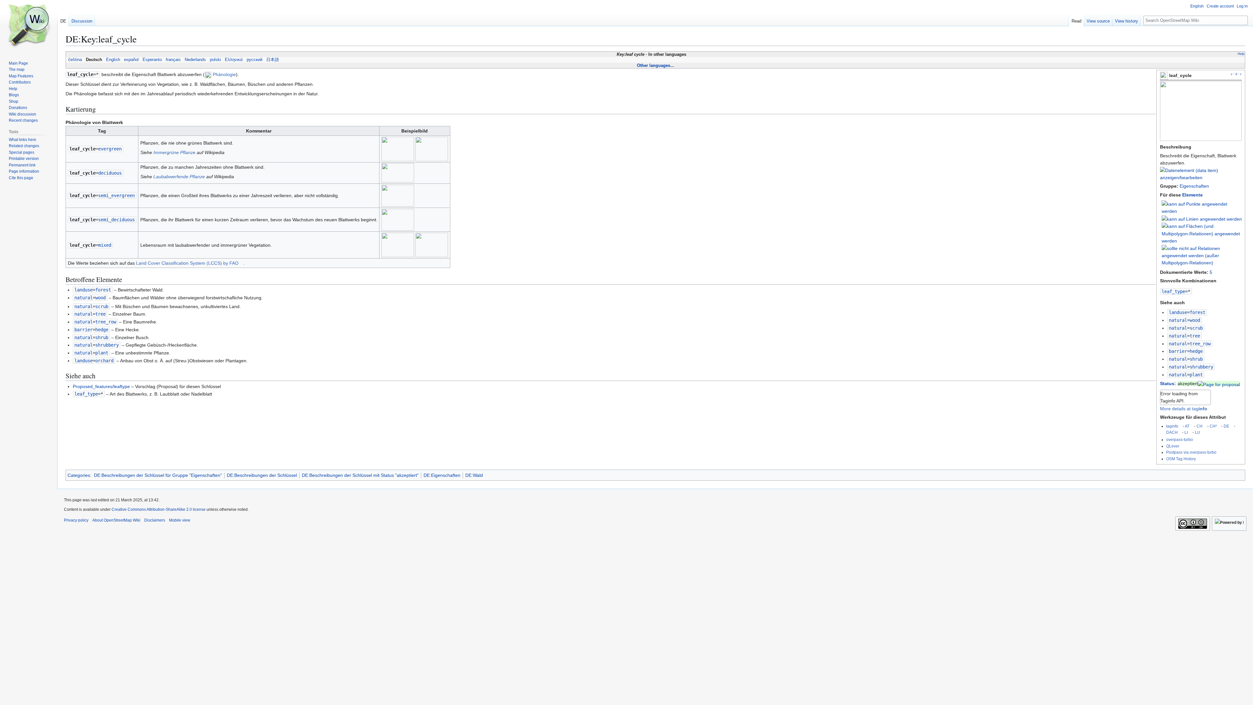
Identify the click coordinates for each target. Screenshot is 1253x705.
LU (1197, 432)
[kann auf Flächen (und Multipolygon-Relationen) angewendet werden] (1202, 233)
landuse (1178, 312)
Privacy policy (76, 520)
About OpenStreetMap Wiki (116, 520)
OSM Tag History (1181, 459)
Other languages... (655, 65)
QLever (1172, 446)
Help (1241, 53)
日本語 (272, 59)
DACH (1172, 432)
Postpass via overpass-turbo (1191, 452)
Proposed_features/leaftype (101, 386)
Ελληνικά (234, 59)
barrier (1178, 351)
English (113, 59)
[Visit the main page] (29, 26)
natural (1178, 320)
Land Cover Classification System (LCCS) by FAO (187, 263)
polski (215, 59)
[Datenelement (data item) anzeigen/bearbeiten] (1201, 177)
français (173, 59)
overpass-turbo (1179, 439)
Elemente (1192, 194)
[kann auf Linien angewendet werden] (1202, 218)
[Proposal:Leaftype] (1219, 383)
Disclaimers (154, 520)
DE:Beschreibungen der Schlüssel (262, 475)
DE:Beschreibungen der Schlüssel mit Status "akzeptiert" (360, 475)
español (131, 59)
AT (1187, 426)
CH (1199, 426)
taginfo (1172, 426)
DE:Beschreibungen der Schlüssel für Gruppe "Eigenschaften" (158, 475)
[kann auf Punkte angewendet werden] (1202, 207)
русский (254, 59)
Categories (79, 475)
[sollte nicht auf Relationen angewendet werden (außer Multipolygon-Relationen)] (1202, 255)
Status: (1168, 383)
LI (1186, 432)
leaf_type (1173, 291)
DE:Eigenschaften (442, 475)
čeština (75, 59)
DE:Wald (474, 475)
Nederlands (195, 59)
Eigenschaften (1194, 186)
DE (1226, 426)
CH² (1213, 426)
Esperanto (152, 59)
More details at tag (1183, 408)
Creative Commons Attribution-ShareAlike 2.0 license (159, 509)
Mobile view (179, 520)
